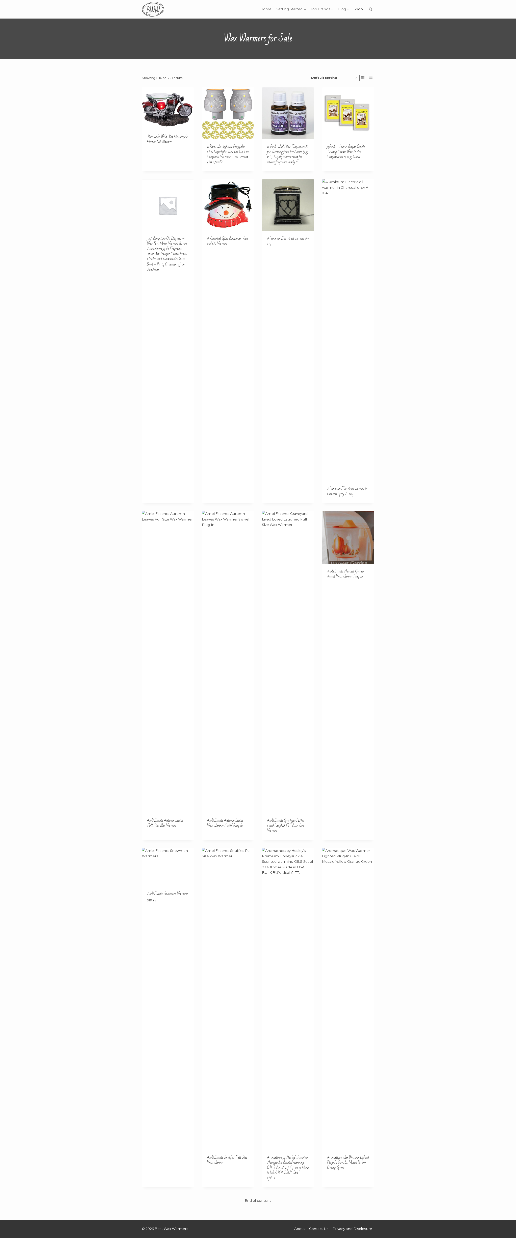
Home (266, 9)
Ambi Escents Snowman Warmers (167, 893)
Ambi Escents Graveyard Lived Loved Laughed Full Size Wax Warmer (285, 825)
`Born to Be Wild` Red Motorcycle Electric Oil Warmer (167, 139)
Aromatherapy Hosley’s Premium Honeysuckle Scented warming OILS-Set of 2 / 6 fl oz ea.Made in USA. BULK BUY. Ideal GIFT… (288, 1167)
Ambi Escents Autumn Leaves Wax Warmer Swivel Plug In (225, 823)
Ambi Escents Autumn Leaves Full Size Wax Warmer (165, 823)
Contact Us (319, 1229)
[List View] (371, 78)
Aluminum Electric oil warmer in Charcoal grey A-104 (347, 491)
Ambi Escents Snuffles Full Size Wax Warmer (227, 1160)
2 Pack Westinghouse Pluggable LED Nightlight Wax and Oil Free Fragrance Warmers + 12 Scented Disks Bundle (228, 154)
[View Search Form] (370, 9)
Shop (358, 9)
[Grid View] (362, 78)
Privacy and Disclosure (352, 1229)
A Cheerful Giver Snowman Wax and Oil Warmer (227, 241)
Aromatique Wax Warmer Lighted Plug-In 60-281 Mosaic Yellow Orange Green (348, 1162)
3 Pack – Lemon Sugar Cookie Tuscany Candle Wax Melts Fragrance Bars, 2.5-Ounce (346, 151)
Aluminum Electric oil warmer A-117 (288, 241)
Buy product (158, 155)
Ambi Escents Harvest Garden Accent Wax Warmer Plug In (345, 574)
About (299, 1229)
